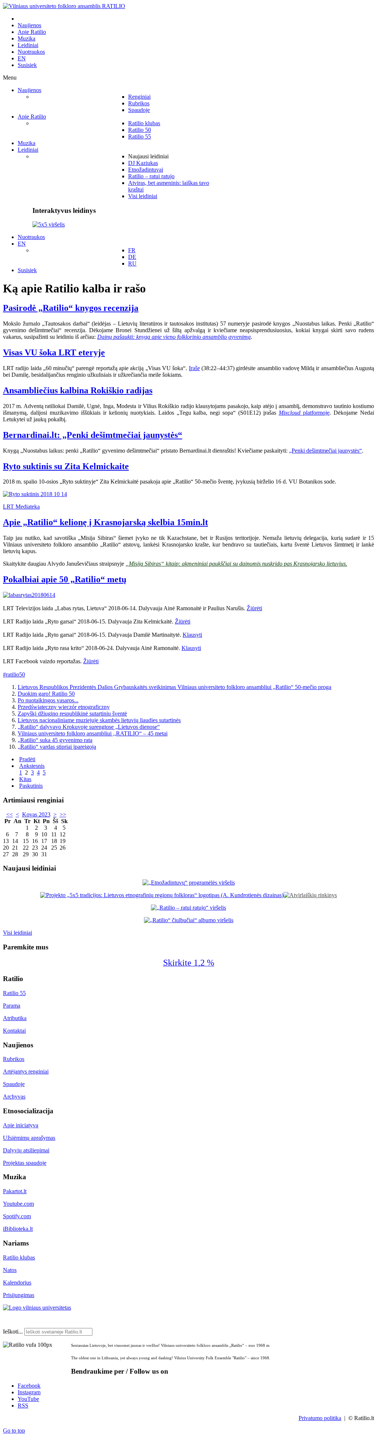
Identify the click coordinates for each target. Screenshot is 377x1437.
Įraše (194, 368)
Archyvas (14, 1096)
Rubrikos (13, 1059)
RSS (23, 1405)
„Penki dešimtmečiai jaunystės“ (325, 450)
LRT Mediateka (21, 506)
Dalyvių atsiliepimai (26, 1150)
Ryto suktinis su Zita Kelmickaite (66, 466)
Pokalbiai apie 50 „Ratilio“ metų (64, 579)
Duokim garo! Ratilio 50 (46, 694)
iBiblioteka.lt (18, 1229)
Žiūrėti (254, 608)
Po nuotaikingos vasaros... (48, 700)
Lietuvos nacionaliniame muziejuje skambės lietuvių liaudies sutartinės (99, 720)
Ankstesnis (32, 766)
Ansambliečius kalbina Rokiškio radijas (77, 390)
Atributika (15, 1018)
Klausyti (192, 635)
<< (9, 814)
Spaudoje (14, 1084)
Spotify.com (17, 1216)
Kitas (25, 779)
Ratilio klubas (19, 1257)
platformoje (304, 413)
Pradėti (27, 759)
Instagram (29, 1392)
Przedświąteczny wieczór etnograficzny (64, 707)
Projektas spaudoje (24, 1163)
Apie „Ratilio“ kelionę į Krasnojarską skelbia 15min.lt (105, 522)
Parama (11, 1005)
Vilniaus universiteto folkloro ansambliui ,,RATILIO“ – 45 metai (93, 733)
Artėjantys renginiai (26, 1071)
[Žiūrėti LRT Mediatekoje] (35, 494)
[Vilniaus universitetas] (37, 1307)
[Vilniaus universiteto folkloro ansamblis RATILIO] (64, 6)
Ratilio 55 (14, 993)
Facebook (29, 1385)
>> (63, 814)
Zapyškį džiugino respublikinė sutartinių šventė (72, 713)
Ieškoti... (13, 1331)
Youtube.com (18, 1204)
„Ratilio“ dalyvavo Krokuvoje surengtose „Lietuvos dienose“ (89, 727)
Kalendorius (17, 1282)
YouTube (28, 1399)
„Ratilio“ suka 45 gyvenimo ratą (55, 740)
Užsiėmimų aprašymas (29, 1138)
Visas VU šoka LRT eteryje (54, 352)
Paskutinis (31, 786)
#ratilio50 (14, 674)
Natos (10, 1270)
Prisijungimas (18, 1295)
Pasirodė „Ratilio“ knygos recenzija (70, 308)
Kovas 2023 (36, 814)
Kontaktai (14, 1030)
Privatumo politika (320, 1418)
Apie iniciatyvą (20, 1125)
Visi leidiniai (17, 933)
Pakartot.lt (15, 1191)
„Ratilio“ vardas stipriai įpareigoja (57, 747)
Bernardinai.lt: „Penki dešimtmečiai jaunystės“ (92, 435)
